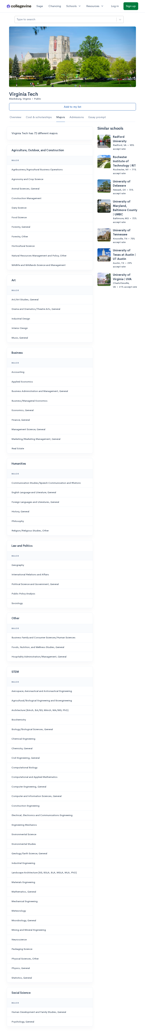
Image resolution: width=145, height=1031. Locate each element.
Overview (15, 117)
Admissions (76, 117)
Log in (115, 6)
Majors (60, 117)
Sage (39, 6)
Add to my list (72, 106)
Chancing (55, 6)
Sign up (131, 6)
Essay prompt (97, 117)
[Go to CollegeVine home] (19, 6)
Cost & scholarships (39, 117)
